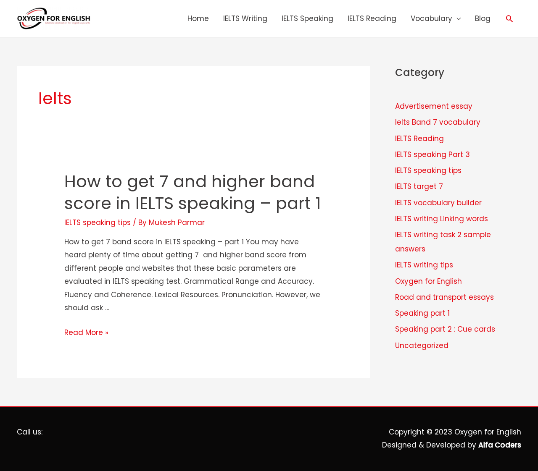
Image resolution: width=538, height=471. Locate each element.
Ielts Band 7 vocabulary (437, 122)
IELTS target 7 (419, 186)
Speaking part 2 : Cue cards (445, 329)
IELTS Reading (372, 18)
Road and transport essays (444, 297)
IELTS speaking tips (97, 222)
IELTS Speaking (307, 18)
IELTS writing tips (424, 265)
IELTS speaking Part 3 (432, 154)
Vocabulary (431, 18)
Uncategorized (421, 345)
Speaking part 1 (422, 313)
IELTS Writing (245, 18)
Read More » (86, 332)
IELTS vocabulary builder (438, 203)
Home (198, 18)
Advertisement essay (433, 106)
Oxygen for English (428, 281)
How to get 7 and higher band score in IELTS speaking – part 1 (192, 192)
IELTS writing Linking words (441, 219)
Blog (483, 18)
